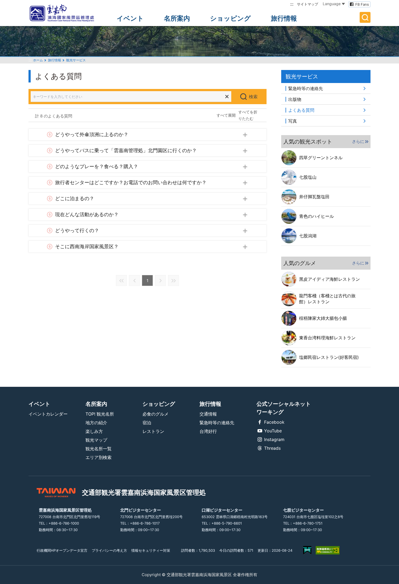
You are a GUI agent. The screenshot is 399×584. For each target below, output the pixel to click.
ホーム (38, 60)
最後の (173, 280)
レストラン (153, 431)
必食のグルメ (155, 414)
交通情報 (208, 414)
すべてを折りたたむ (247, 115)
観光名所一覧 (99, 448)
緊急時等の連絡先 (216, 422)
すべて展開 (226, 115)
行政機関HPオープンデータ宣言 (62, 550)
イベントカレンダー (48, 414)
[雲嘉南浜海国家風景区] (66, 13)
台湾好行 (208, 431)
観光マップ (96, 440)
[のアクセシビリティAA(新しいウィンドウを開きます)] (328, 550)
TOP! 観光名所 (100, 414)
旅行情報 (284, 18)
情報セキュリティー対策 (150, 550)
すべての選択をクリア (227, 96)
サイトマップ (307, 4)
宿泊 (146, 422)
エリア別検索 (99, 457)
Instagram (274, 439)
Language (332, 3)
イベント (130, 18)
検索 (253, 96)
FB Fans (362, 4)
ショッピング (230, 18)
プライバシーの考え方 (109, 550)
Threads (272, 448)
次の (160, 280)
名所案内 (177, 18)
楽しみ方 (94, 431)
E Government (307, 550)
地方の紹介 (96, 422)
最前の (121, 280)
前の (134, 280)
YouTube (273, 430)
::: (291, 4)
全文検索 (365, 17)
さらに (358, 141)
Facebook (274, 422)
